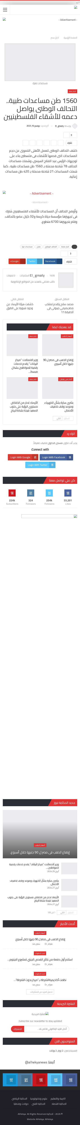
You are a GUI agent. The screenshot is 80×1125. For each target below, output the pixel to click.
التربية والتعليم (58, 1098)
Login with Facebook (53, 457)
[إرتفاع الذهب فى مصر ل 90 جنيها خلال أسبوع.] (57, 345)
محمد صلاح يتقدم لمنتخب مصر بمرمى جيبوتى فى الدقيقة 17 (59, 308)
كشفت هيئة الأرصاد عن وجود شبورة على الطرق (20, 306)
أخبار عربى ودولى (66, 379)
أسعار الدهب (67, 336)
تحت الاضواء (40, 953)
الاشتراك (17, 1029)
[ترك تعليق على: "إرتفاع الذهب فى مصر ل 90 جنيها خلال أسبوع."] (29, 944)
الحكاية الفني (38, 1103)
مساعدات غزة (27, 246)
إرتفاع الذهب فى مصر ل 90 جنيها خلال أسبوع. (40, 852)
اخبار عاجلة (65, 246)
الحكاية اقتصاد (59, 1103)
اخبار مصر (72, 91)
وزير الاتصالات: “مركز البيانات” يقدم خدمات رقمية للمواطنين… (34, 866)
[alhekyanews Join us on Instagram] (25, 1079)
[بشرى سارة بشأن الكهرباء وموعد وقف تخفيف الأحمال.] (57, 388)
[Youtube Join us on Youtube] (40, 1079)
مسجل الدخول (55, 443)
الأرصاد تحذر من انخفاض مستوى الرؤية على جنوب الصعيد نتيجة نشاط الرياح (33, 899)
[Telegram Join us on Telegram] (10, 1079)
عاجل (39, 246)
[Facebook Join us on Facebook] (69, 1079)
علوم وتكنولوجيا (38, 1098)
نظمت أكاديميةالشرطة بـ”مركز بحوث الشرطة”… (40, 980)
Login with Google (20, 457)
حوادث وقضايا (21, 1103)
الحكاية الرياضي (19, 1098)
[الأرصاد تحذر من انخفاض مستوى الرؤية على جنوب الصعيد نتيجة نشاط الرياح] (22, 388)
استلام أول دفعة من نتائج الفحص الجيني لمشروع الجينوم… (40, 959)
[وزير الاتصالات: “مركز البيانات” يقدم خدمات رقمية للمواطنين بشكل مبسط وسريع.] (22, 345)
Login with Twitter (37, 464)
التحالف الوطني (51, 246)
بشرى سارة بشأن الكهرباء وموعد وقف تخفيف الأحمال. (34, 882)
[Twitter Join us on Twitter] (54, 1079)
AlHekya (49, 1119)
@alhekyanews (36, 1062)
